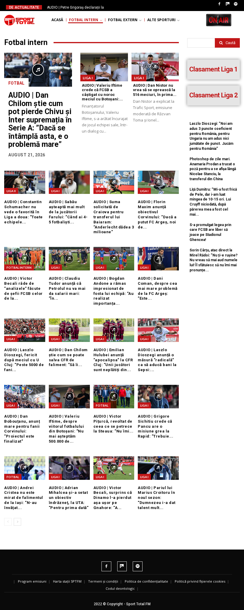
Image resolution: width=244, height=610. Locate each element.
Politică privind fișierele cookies (200, 581)
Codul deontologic (120, 588)
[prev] (123, 7)
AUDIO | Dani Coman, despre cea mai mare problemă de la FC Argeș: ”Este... (158, 288)
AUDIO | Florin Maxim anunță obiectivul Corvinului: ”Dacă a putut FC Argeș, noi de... (157, 214)
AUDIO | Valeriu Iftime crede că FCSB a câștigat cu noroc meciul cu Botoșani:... (102, 92)
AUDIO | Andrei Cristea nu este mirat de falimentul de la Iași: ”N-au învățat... (23, 497)
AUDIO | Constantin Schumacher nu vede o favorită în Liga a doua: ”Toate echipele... (23, 212)
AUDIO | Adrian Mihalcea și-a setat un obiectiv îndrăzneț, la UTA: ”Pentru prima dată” (69, 497)
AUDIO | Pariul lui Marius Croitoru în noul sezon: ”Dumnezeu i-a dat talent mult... (157, 497)
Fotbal (16, 83)
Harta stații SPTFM (67, 581)
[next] (132, 7)
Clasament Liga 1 (213, 69)
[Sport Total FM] (19, 20)
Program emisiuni (32, 581)
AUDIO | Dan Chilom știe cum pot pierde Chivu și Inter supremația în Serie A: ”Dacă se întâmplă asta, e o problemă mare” (40, 120)
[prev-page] (8, 522)
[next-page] (17, 522)
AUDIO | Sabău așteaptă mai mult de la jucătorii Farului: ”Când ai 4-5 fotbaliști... (68, 212)
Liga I (88, 78)
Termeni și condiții (103, 581)
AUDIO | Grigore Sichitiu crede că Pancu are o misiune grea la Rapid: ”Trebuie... (155, 426)
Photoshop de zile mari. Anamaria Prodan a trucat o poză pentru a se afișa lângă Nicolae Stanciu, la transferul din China (213, 169)
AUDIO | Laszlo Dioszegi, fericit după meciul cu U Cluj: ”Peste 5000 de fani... (24, 360)
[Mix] (227, 4)
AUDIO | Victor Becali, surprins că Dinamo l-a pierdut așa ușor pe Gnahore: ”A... (112, 497)
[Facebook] (219, 4)
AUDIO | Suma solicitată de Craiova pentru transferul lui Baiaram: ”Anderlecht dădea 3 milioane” (113, 217)
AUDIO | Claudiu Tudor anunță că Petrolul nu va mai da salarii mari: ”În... (67, 288)
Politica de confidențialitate (146, 581)
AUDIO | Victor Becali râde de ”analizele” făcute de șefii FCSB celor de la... (23, 288)
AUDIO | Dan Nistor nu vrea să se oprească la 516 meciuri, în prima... (154, 90)
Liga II (11, 191)
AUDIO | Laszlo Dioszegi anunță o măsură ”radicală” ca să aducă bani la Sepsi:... (157, 360)
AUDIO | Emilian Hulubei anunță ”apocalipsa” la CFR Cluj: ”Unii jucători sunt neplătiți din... (113, 360)
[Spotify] (236, 4)
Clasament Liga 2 (213, 95)
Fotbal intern (19, 267)
